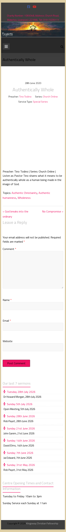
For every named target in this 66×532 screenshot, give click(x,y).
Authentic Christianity (24, 193)
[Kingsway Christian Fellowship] (33, 24)
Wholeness (24, 198)
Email (7, 320)
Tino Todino (25, 96)
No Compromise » (52, 211)
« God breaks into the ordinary (15, 214)
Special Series (40, 101)
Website (7, 341)
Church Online (50, 96)
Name (7, 300)
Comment (9, 249)
